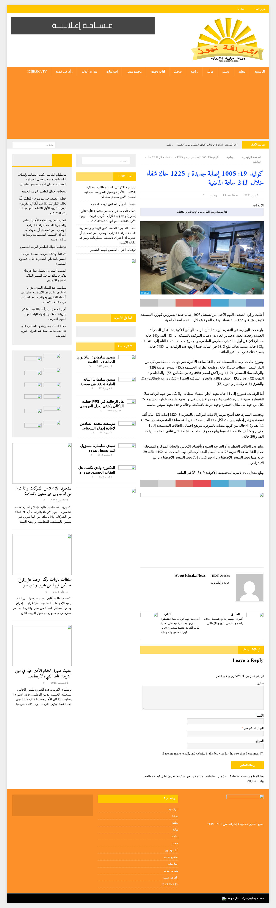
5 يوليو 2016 (106, 432)
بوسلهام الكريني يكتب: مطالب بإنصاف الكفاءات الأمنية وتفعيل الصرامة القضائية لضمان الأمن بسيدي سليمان (110, 192)
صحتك (178, 71)
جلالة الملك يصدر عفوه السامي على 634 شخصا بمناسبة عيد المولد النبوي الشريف (43, 330)
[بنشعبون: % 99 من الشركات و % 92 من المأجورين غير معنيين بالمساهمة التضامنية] (42, 463)
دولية (210, 71)
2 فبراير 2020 (105, 476)
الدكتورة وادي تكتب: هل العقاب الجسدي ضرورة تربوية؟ (96, 472)
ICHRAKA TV (37, 71)
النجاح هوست (233, 898)
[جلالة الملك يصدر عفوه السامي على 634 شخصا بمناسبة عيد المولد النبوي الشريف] (33, 414)
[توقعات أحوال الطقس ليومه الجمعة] (33, 361)
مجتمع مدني (134, 71)
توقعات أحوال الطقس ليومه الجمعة (113, 204)
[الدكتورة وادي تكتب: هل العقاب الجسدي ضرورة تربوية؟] (127, 471)
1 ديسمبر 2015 (59, 682)
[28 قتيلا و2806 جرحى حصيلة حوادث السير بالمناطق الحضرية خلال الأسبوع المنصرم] (33, 388)
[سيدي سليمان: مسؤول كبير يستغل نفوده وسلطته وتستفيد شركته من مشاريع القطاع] (127, 448)
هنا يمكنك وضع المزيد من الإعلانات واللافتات (201, 211)
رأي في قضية (64, 71)
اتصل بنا (241, 9)
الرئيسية (259, 71)
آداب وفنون (158, 71)
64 (90, 366)
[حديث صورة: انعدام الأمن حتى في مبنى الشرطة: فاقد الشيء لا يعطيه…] (42, 645)
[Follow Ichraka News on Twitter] (223, 590)
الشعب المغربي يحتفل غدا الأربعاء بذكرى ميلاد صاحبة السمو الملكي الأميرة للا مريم (45, 275)
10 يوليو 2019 (114, 410)
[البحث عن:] (33, 144)
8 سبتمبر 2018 (105, 454)
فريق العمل (259, 9)
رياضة (194, 71)
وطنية (225, 71)
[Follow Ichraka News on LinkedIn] (208, 590)
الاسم (260, 715)
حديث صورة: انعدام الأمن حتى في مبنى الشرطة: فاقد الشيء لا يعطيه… (43, 673)
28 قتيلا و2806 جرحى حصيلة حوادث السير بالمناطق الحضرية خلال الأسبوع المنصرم (42, 258)
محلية (242, 71)
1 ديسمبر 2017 (104, 366)
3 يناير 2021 (251, 195)
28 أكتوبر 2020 (59, 500)
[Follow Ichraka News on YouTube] (215, 590)
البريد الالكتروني (253, 728)
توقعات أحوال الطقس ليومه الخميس (112, 249)
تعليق (260, 683)
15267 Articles (221, 575)
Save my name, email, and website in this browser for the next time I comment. (210, 753)
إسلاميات (112, 71)
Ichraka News (230, 195)
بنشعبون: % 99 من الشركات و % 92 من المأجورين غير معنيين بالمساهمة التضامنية (44, 494)
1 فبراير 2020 (105, 388)
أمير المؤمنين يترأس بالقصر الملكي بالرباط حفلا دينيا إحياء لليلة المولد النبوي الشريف (44, 314)
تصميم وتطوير (256, 898)
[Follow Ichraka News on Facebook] (228, 590)
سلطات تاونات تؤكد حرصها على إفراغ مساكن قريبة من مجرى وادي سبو (45, 582)
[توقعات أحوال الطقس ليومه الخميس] (52, 388)
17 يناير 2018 (60, 591)
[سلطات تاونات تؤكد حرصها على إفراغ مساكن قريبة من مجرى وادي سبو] (42, 554)
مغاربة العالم (89, 71)
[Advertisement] (138, 109)
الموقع (260, 740)
